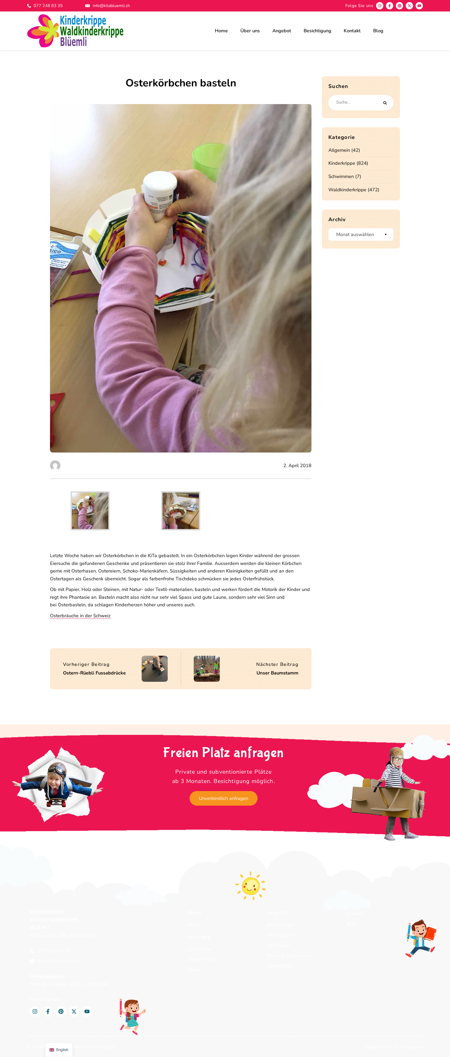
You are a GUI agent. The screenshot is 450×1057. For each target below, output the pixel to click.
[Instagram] (379, 5)
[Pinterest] (399, 5)
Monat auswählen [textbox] (355, 234)
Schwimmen (341, 176)
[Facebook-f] (389, 5)
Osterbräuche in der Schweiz (80, 616)
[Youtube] (419, 5)
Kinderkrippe (341, 163)
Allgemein (339, 150)
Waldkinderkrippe (347, 190)
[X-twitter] (409, 5)
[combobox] (360, 234)
